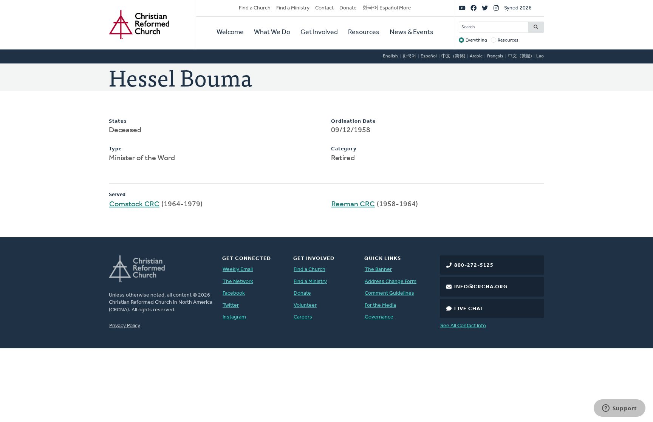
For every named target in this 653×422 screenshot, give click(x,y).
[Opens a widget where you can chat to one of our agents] (619, 408)
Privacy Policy (124, 326)
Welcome (230, 32)
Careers (303, 317)
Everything (476, 40)
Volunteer (305, 305)
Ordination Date (353, 121)
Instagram (234, 317)
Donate (348, 8)
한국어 (409, 56)
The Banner (378, 269)
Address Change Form (390, 281)
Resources (363, 32)
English (390, 56)
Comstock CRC (134, 204)
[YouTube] (462, 8)
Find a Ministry (292, 8)
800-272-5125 (474, 265)
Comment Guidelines (389, 293)
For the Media (380, 305)
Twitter (231, 305)
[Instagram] (496, 8)
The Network (238, 281)
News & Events (411, 32)
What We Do (272, 32)
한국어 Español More (386, 8)
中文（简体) (453, 56)
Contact (324, 8)
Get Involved (319, 32)
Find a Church (255, 8)
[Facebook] (473, 8)
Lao (540, 56)
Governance (379, 317)
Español (429, 56)
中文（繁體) (520, 56)
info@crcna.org (481, 287)
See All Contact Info (463, 326)
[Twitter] (484, 8)
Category (344, 149)
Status (118, 121)
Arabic (476, 56)
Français (495, 56)
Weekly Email (238, 269)
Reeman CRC (353, 204)
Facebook (234, 293)
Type (115, 149)
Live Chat (468, 309)
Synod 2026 (518, 8)
